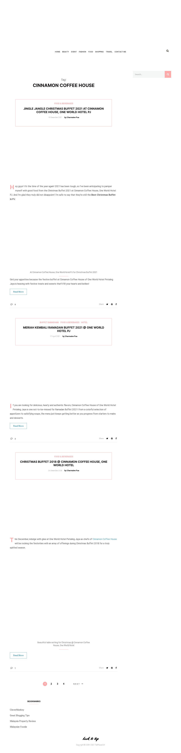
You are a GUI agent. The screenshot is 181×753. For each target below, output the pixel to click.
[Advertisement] (85, 20)
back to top (90, 738)
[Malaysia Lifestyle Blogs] (152, 225)
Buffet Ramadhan (49, 322)
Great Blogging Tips (20, 715)
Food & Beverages (63, 103)
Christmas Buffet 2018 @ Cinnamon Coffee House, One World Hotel (63, 463)
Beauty (65, 52)
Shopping (99, 52)
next (76, 684)
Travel (109, 52)
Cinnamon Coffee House (105, 539)
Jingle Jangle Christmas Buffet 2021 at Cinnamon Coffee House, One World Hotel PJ (63, 110)
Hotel (84, 322)
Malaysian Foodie (18, 726)
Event (74, 52)
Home (57, 52)
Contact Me (120, 52)
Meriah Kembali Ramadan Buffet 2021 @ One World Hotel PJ (63, 329)
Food (90, 52)
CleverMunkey (17, 709)
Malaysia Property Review (23, 721)
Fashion (82, 52)
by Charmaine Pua (71, 117)
